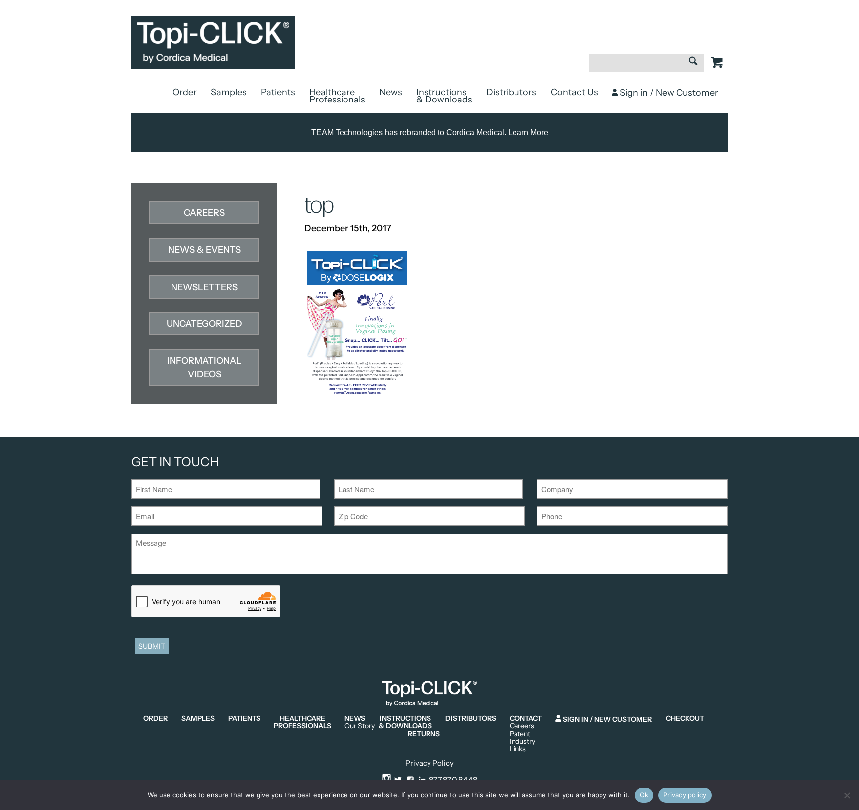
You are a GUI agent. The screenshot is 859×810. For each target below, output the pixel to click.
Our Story (359, 726)
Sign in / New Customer (668, 92)
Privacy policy (685, 795)
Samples (229, 92)
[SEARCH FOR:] (646, 68)
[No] (847, 795)
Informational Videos (204, 367)
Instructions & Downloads (444, 96)
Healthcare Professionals (337, 96)
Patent (520, 734)
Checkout (685, 718)
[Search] (693, 62)
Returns (424, 734)
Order (184, 92)
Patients (278, 92)
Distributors (511, 92)
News (390, 92)
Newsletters (204, 287)
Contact (526, 718)
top (319, 206)
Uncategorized (204, 323)
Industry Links (522, 745)
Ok (644, 795)
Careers (204, 212)
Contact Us (574, 92)
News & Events (204, 249)
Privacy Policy (429, 763)
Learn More (528, 132)
